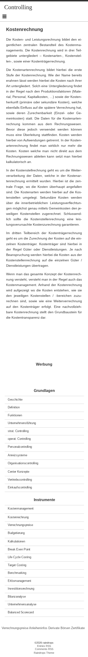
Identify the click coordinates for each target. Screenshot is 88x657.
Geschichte (15, 399)
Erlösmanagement (19, 581)
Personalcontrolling (20, 446)
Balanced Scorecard (21, 612)
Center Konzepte (18, 471)
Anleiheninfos (38, 628)
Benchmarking (17, 573)
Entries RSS (44, 646)
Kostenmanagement (21, 508)
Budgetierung (16, 533)
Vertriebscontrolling (20, 479)
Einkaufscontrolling (20, 487)
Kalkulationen (16, 541)
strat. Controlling (18, 431)
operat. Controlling (19, 439)
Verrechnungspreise (20, 525)
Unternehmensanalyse (22, 604)
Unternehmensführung (22, 423)
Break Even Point (19, 549)
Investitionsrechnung (21, 588)
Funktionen (15, 415)
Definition (13, 407)
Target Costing (17, 565)
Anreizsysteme (17, 455)
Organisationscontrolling (23, 463)
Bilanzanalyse (17, 596)
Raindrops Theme (44, 652)
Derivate (54, 628)
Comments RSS (44, 649)
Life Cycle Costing (19, 557)
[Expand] (4, 16)
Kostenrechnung (18, 517)
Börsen (65, 628)
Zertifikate (78, 628)
